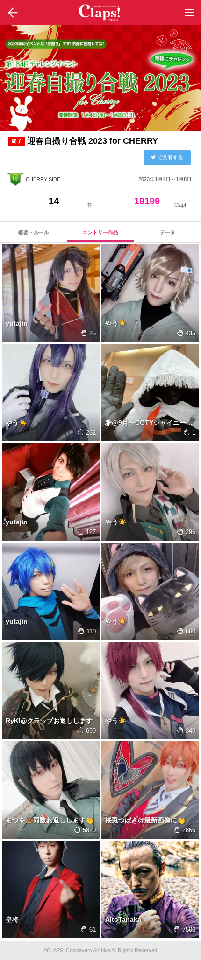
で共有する (170, 157)
